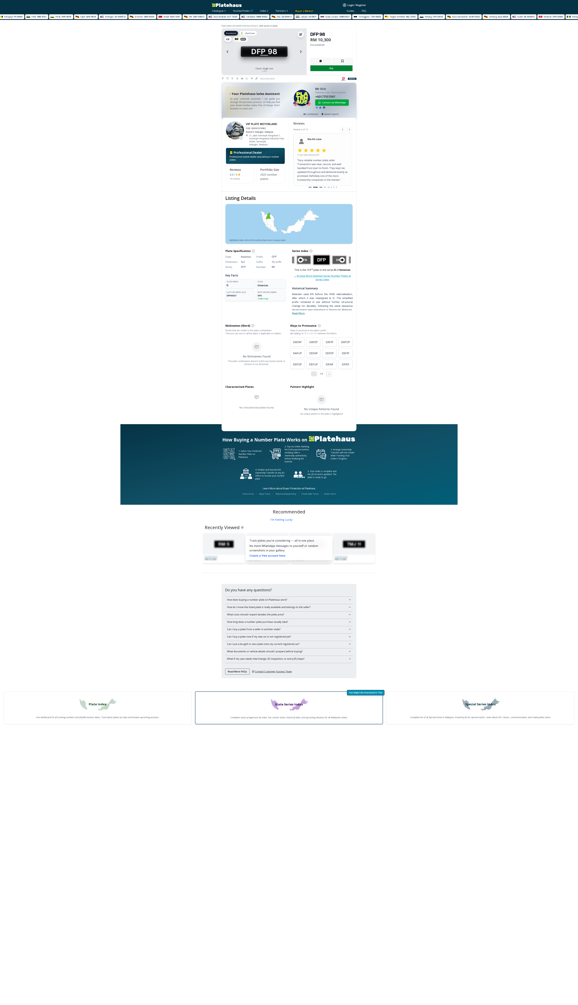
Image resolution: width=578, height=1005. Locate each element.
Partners (281, 11)
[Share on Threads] (238, 78)
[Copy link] (257, 78)
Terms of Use (248, 494)
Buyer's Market (304, 11)
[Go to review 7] (332, 187)
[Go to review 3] (314, 187)
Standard (231, 33)
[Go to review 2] (311, 187)
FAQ (364, 11)
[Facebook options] (223, 78)
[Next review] (349, 129)
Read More (298, 313)
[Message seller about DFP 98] (320, 61)
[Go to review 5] (325, 187)
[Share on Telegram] (252, 78)
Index (263, 11)
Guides (350, 11)
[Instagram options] (227, 78)
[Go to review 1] (307, 187)
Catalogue (218, 11)
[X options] (232, 78)
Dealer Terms (330, 494)
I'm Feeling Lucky (281, 519)
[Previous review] (342, 129)
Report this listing (267, 78)
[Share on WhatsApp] (247, 78)
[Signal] (320, 107)
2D (228, 39)
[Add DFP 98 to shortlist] (342, 61)
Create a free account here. (267, 555)
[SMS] (324, 107)
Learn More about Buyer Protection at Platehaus (289, 488)
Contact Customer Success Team (273, 671)
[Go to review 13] (335, 187)
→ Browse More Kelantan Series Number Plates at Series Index (322, 277)
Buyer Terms (264, 494)
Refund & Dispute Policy (286, 494)
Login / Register (357, 5)
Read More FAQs (237, 671)
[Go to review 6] (330, 187)
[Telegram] (316, 107)
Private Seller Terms (310, 494)
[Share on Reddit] (242, 78)
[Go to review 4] (320, 187)
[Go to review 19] (337, 187)
